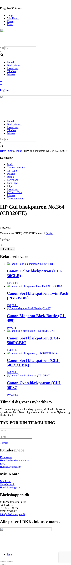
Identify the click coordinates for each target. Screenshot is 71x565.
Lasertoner (12, 68)
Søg (2, 47)
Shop (10, 15)
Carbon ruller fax (16, 167)
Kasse (10, 21)
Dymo (10, 176)
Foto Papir (12, 183)
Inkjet (19, 150)
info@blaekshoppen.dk (12, 514)
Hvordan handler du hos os (14, 460)
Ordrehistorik (7, 484)
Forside (11, 62)
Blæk (10, 164)
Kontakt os (6, 457)
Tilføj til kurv (7, 249)
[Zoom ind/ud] (1, 561)
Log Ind (4, 90)
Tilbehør (11, 71)
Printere (11, 195)
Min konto (5, 481)
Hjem (3, 150)
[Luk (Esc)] (11, 561)
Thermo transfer (15, 198)
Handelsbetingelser (10, 466)
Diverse (11, 74)
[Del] (8, 561)
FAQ (3, 463)
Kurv (10, 24)
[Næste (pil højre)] (4, 564)
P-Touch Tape (14, 192)
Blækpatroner (14, 65)
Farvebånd (12, 179)
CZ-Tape (12, 170)
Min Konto (13, 18)
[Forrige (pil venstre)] (1, 564)
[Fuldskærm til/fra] (4, 561)
